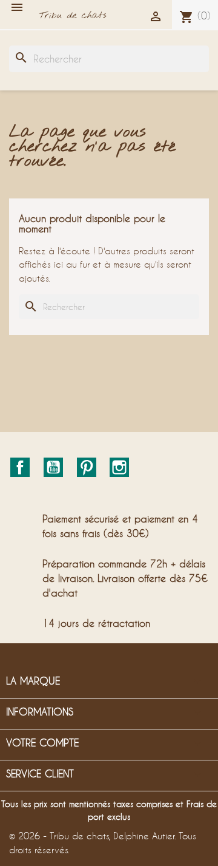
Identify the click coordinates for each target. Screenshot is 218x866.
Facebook (20, 467)
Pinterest (86, 467)
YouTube (53, 467)
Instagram (119, 467)
